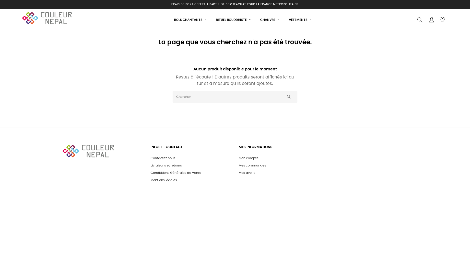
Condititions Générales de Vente (176, 173)
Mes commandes (252, 165)
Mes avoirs (247, 173)
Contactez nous (163, 158)
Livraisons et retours (166, 165)
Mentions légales (164, 180)
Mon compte (248, 158)
